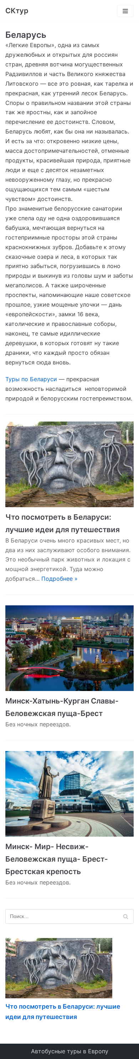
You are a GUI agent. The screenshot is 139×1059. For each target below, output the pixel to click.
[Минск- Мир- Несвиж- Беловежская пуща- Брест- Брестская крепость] (69, 794)
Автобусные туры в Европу (69, 1051)
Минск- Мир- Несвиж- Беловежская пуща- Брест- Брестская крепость (56, 859)
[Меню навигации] (125, 11)
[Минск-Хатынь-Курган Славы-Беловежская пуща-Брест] (69, 648)
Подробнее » (59, 578)
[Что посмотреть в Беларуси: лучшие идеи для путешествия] (69, 464)
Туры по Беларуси (31, 379)
